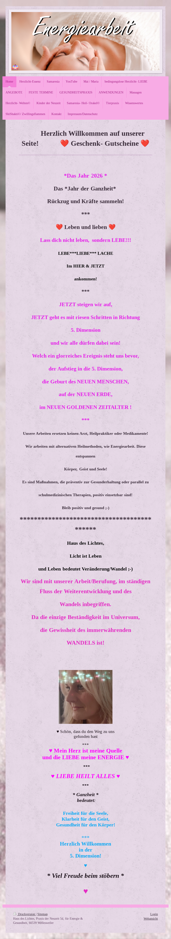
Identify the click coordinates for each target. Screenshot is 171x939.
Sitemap (42, 914)
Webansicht (151, 918)
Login (154, 914)
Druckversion (26, 914)
